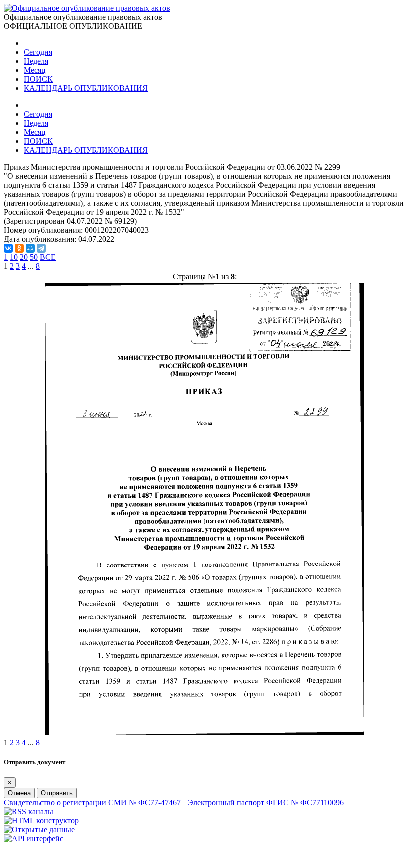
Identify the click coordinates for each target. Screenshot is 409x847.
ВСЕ (48, 257)
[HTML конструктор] (41, 820)
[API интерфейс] (33, 838)
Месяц (35, 70)
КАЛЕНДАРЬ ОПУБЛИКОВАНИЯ (86, 88)
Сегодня (38, 52)
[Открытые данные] (39, 829)
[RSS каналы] (28, 811)
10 (14, 257)
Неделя (36, 61)
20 (24, 257)
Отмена (19, 793)
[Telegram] (41, 248)
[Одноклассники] (19, 248)
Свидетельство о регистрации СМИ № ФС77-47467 (92, 802)
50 (34, 257)
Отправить (57, 793)
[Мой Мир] (30, 248)
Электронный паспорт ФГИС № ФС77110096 (266, 802)
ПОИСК (38, 79)
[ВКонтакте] (8, 248)
